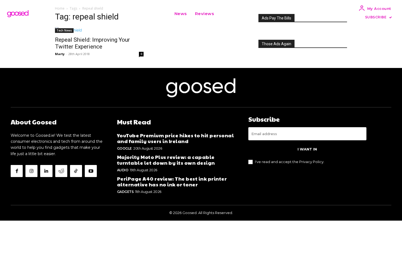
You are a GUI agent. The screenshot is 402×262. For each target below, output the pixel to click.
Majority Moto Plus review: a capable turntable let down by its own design (166, 159)
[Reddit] (61, 171)
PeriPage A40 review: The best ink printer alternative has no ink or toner (172, 181)
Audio (123, 170)
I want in (307, 149)
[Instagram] (31, 171)
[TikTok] (76, 171)
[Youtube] (91, 171)
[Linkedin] (46, 171)
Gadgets (125, 192)
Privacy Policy (311, 162)
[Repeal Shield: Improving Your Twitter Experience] (99, 30)
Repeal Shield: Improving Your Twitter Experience (92, 43)
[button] (224, 13)
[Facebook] (17, 171)
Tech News (64, 30)
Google (124, 148)
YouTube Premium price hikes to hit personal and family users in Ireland (175, 138)
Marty (60, 54)
